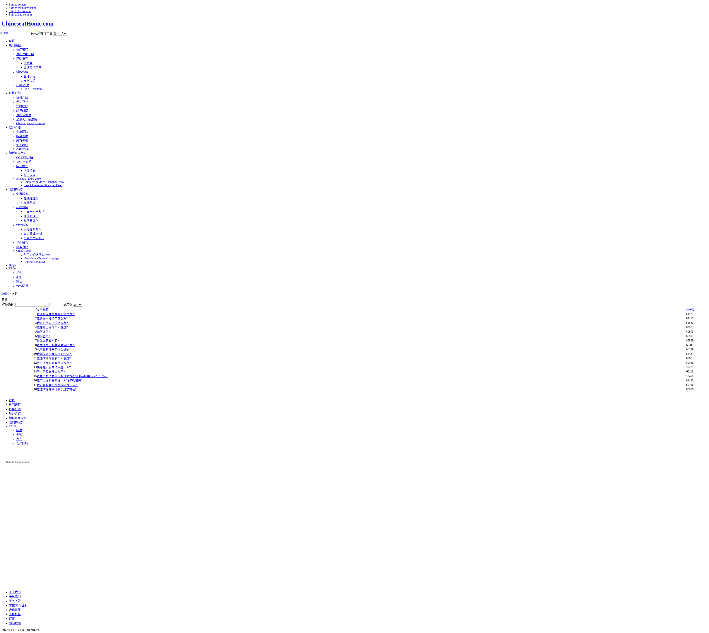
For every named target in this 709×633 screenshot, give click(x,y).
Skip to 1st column (20, 11)
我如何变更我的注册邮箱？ (54, 354)
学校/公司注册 (18, 605)
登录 (6, 33)
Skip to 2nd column (20, 14)
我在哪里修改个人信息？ (53, 327)
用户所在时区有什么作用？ (54, 363)
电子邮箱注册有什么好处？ (54, 349)
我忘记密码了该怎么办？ (53, 323)
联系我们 (15, 596)
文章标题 (43, 309)
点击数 (689, 309)
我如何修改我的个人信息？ (54, 358)
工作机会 (15, 614)
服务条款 (15, 601)
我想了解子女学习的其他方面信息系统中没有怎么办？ (72, 376)
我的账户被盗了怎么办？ (53, 318)
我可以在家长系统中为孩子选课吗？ (60, 380)
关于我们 (15, 592)
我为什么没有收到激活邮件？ (56, 345)
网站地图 (15, 623)
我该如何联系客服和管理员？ (56, 314)
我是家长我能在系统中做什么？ (57, 385)
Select (34, 33)
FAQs (4, 293)
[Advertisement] (16, 531)
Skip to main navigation (23, 7)
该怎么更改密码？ (48, 340)
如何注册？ (44, 331)
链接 (12, 618)
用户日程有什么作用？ (51, 371)
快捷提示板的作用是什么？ (54, 367)
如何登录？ (44, 336)
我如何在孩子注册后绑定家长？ (57, 389)
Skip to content (17, 4)
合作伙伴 (15, 609)
